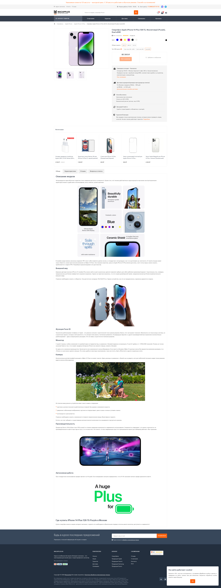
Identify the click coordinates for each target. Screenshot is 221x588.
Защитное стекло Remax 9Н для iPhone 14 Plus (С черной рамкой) (88, 157)
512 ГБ (134, 45)
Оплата (68, 6)
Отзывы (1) (132, 35)
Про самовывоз (121, 77)
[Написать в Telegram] (165, 6)
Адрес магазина (60, 6)
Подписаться (162, 535)
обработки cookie (204, 573)
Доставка (125, 18)
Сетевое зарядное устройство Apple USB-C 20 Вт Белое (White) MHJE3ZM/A (65, 157)
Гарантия (107, 18)
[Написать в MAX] (162, 6)
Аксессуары (59, 129)
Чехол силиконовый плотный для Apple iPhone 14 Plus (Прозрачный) (132, 157)
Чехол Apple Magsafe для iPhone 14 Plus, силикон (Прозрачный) (155, 157)
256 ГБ (129, 45)
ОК (193, 581)
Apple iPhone (68, 24)
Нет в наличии (125, 59)
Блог (132, 563)
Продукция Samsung (118, 564)
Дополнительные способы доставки (127, 89)
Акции (94, 559)
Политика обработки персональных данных (97, 575)
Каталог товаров (63, 18)
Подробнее (146, 119)
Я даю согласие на (126, 539)
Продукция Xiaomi (117, 561)
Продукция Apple (117, 559)
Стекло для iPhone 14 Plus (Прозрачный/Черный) (108, 157)
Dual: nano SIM (140, 49)
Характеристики (70, 171)
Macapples (68, 575)
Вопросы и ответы (96, 171)
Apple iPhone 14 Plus (79, 24)
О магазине (90, 18)
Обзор (58, 171)
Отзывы (74, 6)
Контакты (158, 18)
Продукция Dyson (117, 566)
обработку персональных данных (130, 540)
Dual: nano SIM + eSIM (129, 49)
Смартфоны (60, 24)
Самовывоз (141, 18)
